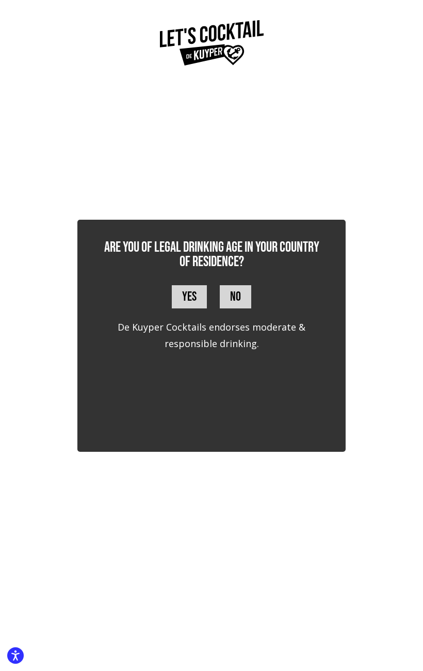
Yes (189, 297)
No (235, 297)
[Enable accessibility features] (15, 655)
